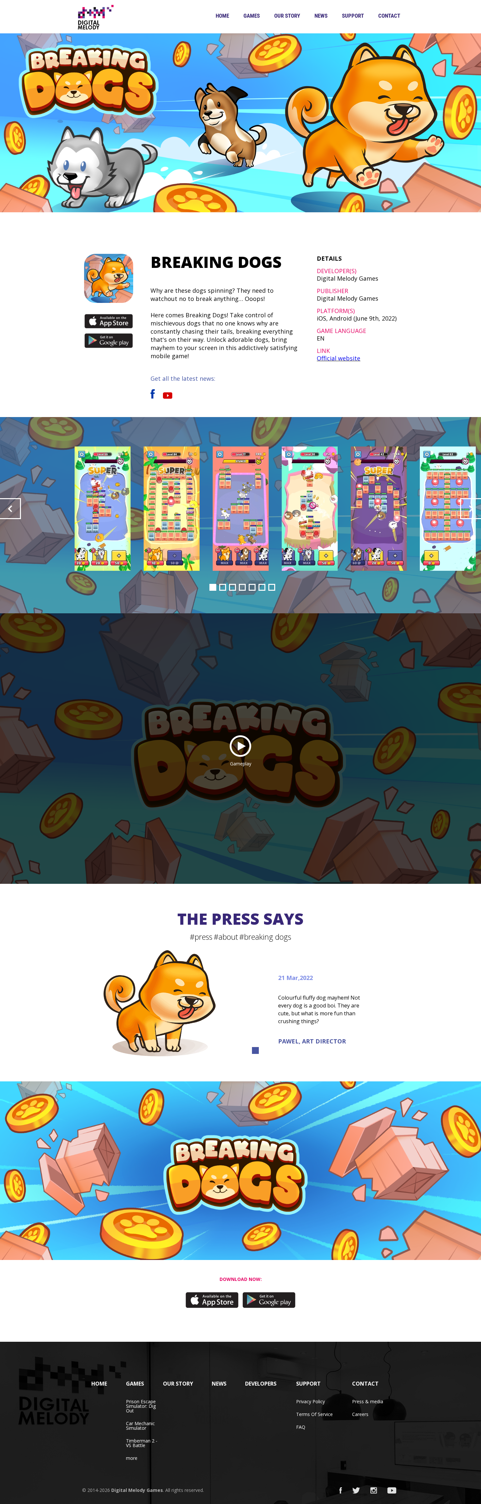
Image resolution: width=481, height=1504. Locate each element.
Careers (360, 1414)
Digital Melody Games (137, 1490)
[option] (240, 508)
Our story (287, 15)
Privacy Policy (310, 1401)
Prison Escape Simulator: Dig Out (141, 1406)
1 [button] (213, 587)
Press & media (367, 1401)
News (321, 15)
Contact (389, 15)
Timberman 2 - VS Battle (141, 1443)
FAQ (300, 1427)
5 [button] (252, 587)
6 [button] (262, 587)
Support (353, 15)
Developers (260, 1383)
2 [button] (223, 587)
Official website (338, 358)
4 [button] (242, 587)
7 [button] (272, 587)
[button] (10, 508)
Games (251, 15)
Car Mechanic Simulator (140, 1425)
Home (222, 15)
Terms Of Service (314, 1414)
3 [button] (232, 587)
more (131, 1458)
